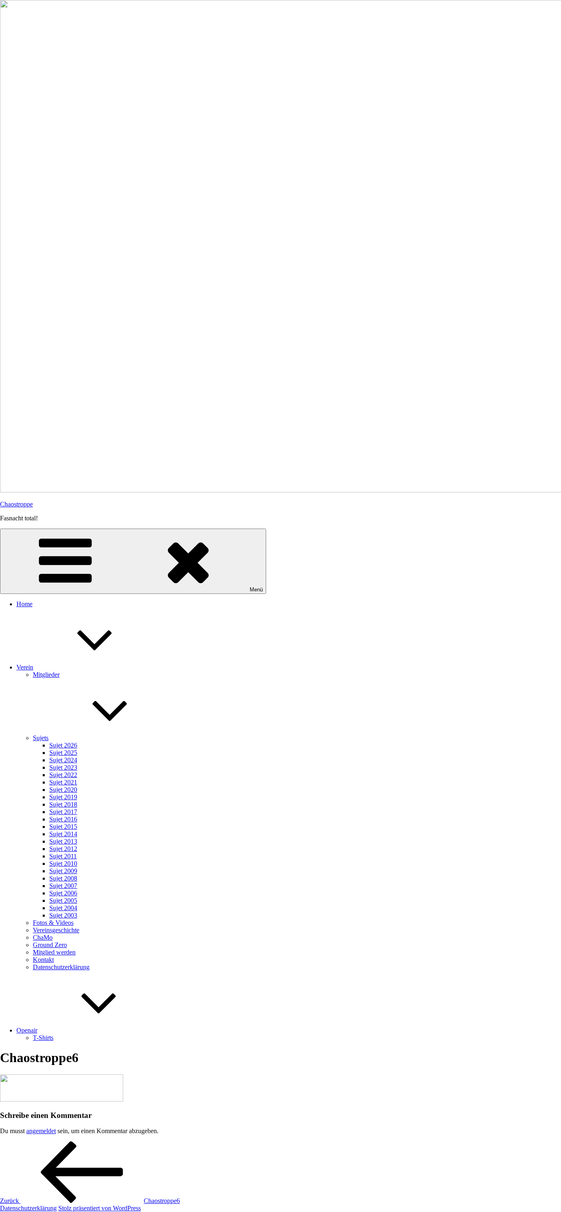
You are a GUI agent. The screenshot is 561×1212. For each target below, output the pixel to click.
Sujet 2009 (63, 870)
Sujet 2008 (63, 878)
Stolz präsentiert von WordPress (99, 1208)
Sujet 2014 (63, 833)
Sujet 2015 (63, 826)
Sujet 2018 (63, 804)
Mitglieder (46, 674)
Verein (24, 667)
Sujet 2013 (63, 841)
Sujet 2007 (63, 885)
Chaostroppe (16, 504)
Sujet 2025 (63, 752)
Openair (26, 1030)
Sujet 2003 (63, 915)
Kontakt (43, 959)
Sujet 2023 (63, 767)
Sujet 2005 (63, 900)
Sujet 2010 (63, 863)
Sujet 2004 (63, 907)
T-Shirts (43, 1037)
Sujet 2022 (63, 774)
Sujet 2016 (63, 819)
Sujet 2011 (63, 856)
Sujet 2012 (63, 848)
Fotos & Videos (53, 922)
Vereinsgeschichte (56, 930)
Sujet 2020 (63, 789)
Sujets (40, 737)
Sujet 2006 (63, 893)
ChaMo (43, 937)
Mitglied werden (54, 952)
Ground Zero (50, 944)
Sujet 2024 (63, 760)
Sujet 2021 (63, 782)
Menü (256, 589)
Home (24, 603)
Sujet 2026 (63, 745)
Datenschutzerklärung (61, 967)
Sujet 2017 (63, 811)
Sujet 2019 (63, 796)
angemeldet (41, 1130)
